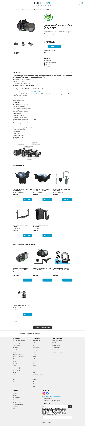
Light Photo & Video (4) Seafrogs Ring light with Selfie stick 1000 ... (61, 269)
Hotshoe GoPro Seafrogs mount (21, 305)
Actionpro (35, 343)
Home (14, 9)
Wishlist (47, 66)
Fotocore (35, 354)
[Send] (70, 406)
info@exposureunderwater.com (52, 396)
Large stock (48, 58)
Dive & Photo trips (57, 340)
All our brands (36, 340)
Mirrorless (18, 9)
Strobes (15, 363)
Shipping (15, 395)
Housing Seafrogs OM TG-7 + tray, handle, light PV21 (42, 269)
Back (15, 321)
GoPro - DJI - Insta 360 (18, 356)
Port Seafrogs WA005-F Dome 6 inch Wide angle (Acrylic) (22, 190)
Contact (15, 393)
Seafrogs (35, 377)
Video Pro (15, 349)
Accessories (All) (17, 368)
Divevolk (35, 352)
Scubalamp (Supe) (37, 374)
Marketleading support (51, 62)
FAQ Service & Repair (18, 404)
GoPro (34, 359)
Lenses (14, 372)
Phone (14, 359)
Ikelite (34, 361)
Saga (34, 372)
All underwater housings (19, 340)
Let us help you (56, 345)
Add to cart (55, 46)
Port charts (15, 377)
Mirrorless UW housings (28, 9)
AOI (33, 345)
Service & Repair (17, 402)
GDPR (14, 409)
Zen (34, 386)
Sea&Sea (35, 379)
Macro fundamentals (58, 352)
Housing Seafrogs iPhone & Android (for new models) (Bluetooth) (20, 270)
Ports (14, 374)
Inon (34, 363)
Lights (14, 365)
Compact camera (17, 354)
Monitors (15, 361)
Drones (14, 352)
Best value (48, 64)
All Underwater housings (42, 327)
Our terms (15, 406)
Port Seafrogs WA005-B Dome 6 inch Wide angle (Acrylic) (41, 190)
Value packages (17, 343)
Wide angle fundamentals (59, 349)
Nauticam (35, 368)
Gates (34, 356)
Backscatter (36, 347)
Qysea (34, 370)
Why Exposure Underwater (59, 343)
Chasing (35, 349)
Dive (14, 379)
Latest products (17, 345)
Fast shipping (48, 60)
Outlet (14, 381)
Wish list (47, 53)
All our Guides (56, 347)
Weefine (35, 383)
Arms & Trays (16, 370)
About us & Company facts (20, 400)
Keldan (34, 365)
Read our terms (46, 422)
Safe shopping (16, 397)
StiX (34, 381)
